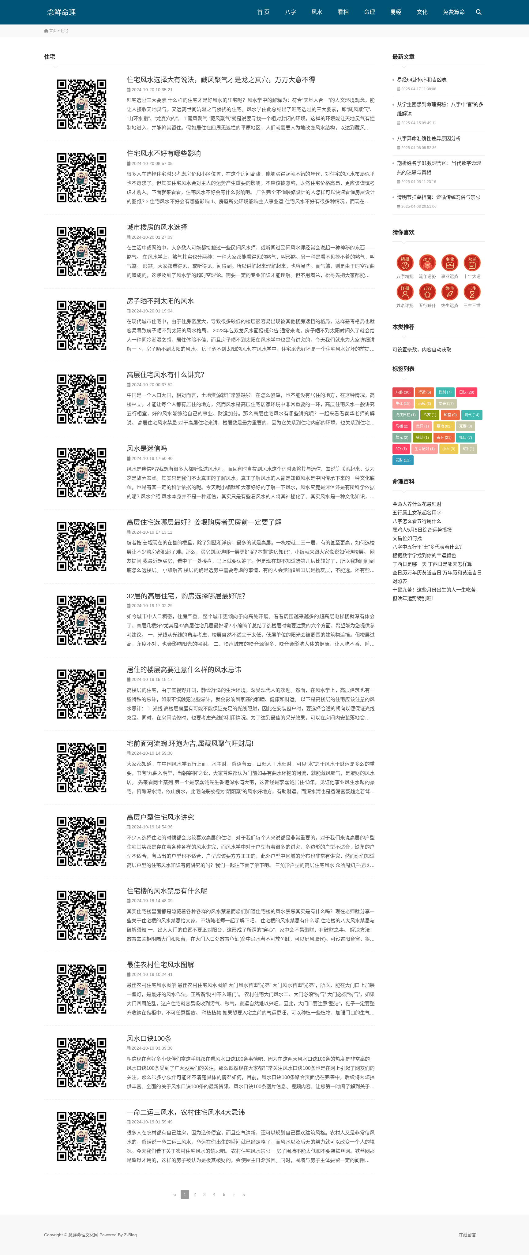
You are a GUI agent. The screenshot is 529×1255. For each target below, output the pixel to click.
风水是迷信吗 (147, 448)
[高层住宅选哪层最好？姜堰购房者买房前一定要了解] (82, 546)
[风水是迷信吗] (82, 473)
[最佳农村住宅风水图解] (82, 989)
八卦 (403, 392)
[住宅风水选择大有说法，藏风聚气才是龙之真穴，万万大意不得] (82, 104)
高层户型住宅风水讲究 (160, 817)
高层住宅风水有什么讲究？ (167, 375)
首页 (52, 31)
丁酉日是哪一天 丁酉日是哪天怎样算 (432, 564)
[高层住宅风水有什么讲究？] (82, 399)
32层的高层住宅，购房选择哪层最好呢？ (188, 596)
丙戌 (424, 404)
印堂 (450, 415)
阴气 (471, 415)
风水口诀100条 (149, 1038)
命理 (369, 12)
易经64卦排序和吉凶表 (422, 79)
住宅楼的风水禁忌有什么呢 (167, 891)
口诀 (466, 392)
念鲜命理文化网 (83, 1234)
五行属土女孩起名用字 (416, 512)
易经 (395, 12)
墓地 (444, 426)
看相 (343, 12)
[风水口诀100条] (82, 1063)
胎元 (402, 437)
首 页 (263, 12)
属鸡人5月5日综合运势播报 (422, 529)
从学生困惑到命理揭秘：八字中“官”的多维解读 (440, 109)
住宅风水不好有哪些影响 (164, 153)
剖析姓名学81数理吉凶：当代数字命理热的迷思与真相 (439, 168)
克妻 (465, 426)
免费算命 (454, 12)
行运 (424, 392)
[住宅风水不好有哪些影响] (82, 178)
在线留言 (467, 1234)
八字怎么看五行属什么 (416, 521)
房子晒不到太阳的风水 (160, 301)
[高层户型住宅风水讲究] (82, 841)
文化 (422, 12)
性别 (445, 392)
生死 (403, 404)
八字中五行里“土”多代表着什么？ (428, 547)
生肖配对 (425, 449)
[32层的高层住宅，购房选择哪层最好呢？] (82, 620)
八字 (290, 12)
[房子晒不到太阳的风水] (82, 325)
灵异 (422, 426)
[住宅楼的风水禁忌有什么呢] (82, 915)
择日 (465, 437)
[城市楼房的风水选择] (82, 251)
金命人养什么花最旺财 (416, 504)
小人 (448, 449)
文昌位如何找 (407, 538)
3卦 (401, 449)
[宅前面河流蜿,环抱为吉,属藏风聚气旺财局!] (82, 768)
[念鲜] (73, 12)
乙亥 (429, 415)
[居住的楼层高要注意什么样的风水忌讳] (82, 694)
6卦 (468, 449)
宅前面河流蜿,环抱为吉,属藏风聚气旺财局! (190, 743)
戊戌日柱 (406, 415)
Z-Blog (130, 1234)
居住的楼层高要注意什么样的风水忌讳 (184, 670)
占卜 (444, 437)
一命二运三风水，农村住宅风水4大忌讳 (186, 1112)
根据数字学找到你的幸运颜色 (424, 555)
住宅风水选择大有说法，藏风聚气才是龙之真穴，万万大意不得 (221, 80)
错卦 (422, 437)
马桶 (402, 426)
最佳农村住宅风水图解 (160, 965)
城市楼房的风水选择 (157, 227)
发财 (403, 460)
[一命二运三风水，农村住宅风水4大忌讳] (82, 1136)
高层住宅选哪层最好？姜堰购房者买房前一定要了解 (204, 522)
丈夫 (446, 404)
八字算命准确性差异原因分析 (429, 138)
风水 (316, 12)
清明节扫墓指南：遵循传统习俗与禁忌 (438, 197)
